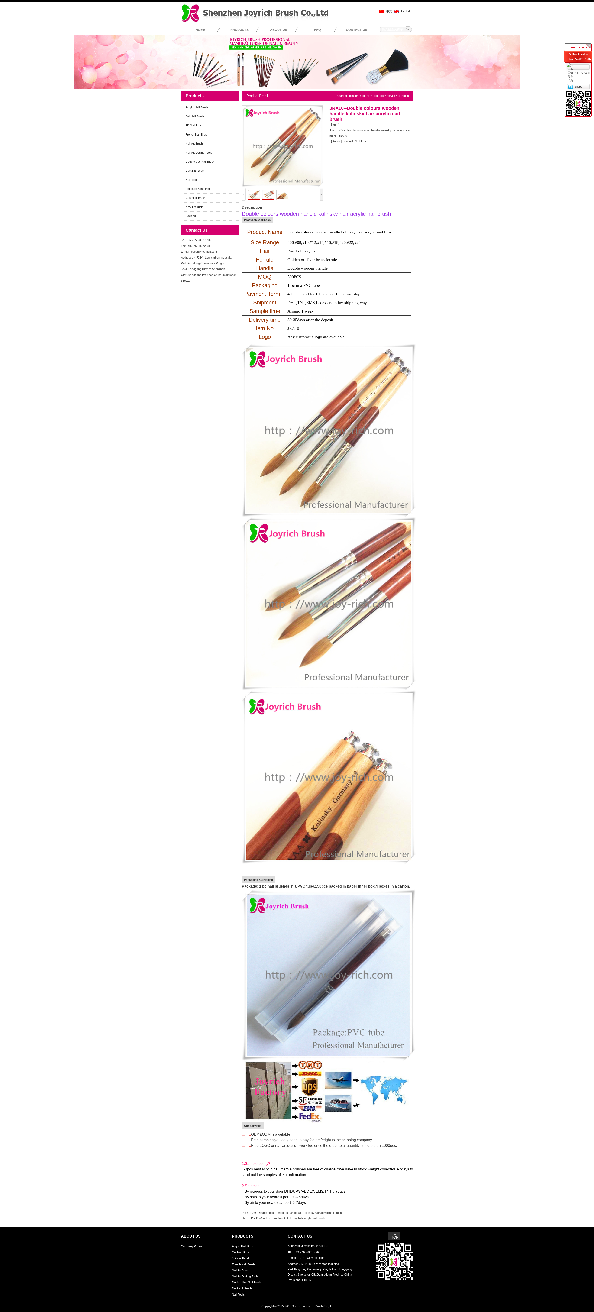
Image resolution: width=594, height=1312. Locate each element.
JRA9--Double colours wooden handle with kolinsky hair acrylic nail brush (295, 1213)
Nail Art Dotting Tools (199, 152)
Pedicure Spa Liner (198, 189)
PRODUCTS (239, 30)
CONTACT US (356, 30)
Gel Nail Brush (195, 116)
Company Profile (191, 1246)
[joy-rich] (570, 86)
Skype (578, 86)
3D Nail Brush (194, 125)
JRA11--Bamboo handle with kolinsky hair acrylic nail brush (287, 1218)
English (406, 11)
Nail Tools (192, 179)
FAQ (317, 30)
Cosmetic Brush (196, 198)
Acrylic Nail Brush (197, 107)
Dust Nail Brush (195, 170)
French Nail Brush (197, 134)
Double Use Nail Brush (200, 161)
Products (378, 95)
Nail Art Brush (194, 143)
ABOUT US (278, 30)
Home (366, 95)
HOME (200, 30)
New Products (194, 207)
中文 (389, 11)
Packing (191, 216)
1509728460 (582, 73)
